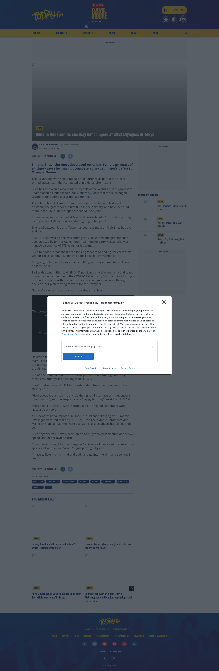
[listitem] (109, 346)
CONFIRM (78, 356)
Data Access (109, 368)
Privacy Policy (128, 368)
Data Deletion (91, 368)
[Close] (165, 303)
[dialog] (109, 335)
